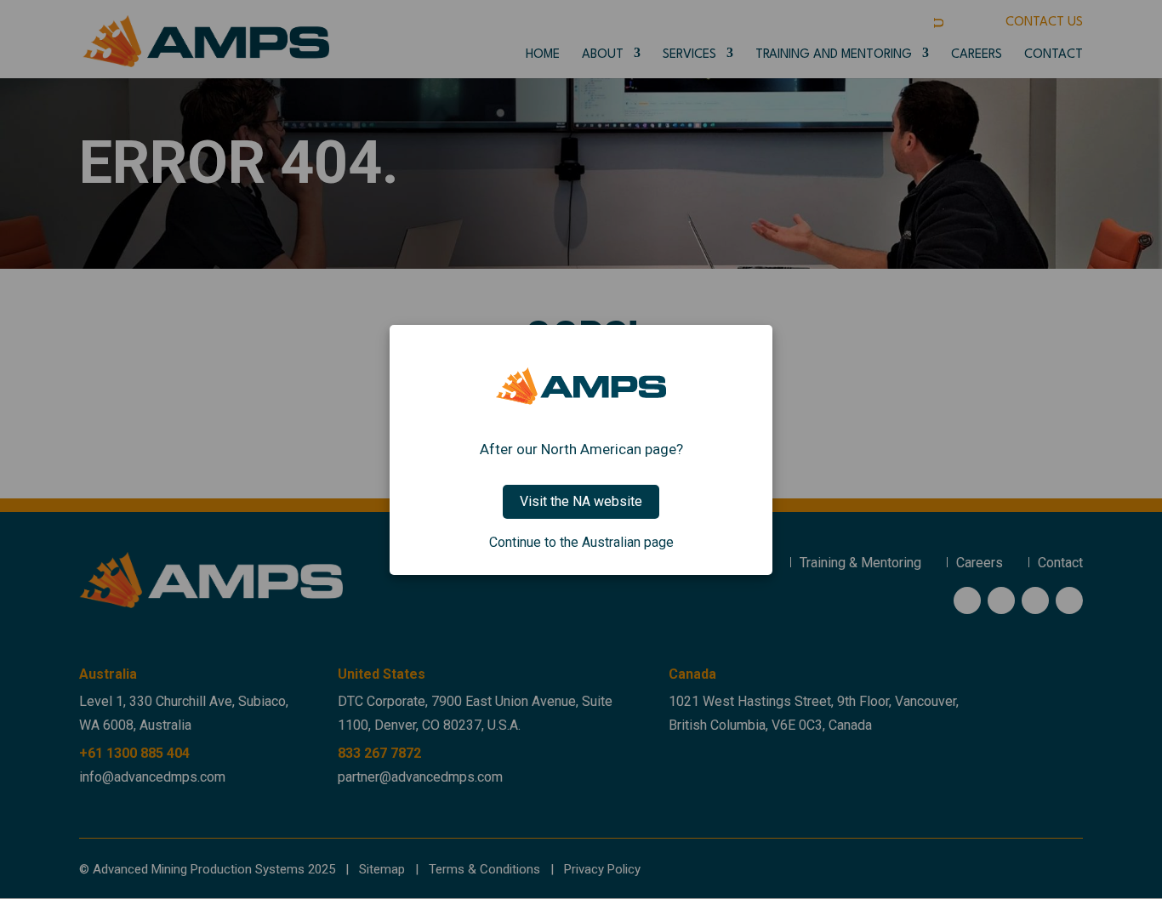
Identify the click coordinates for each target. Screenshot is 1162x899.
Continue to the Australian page (581, 542)
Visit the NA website (581, 501)
